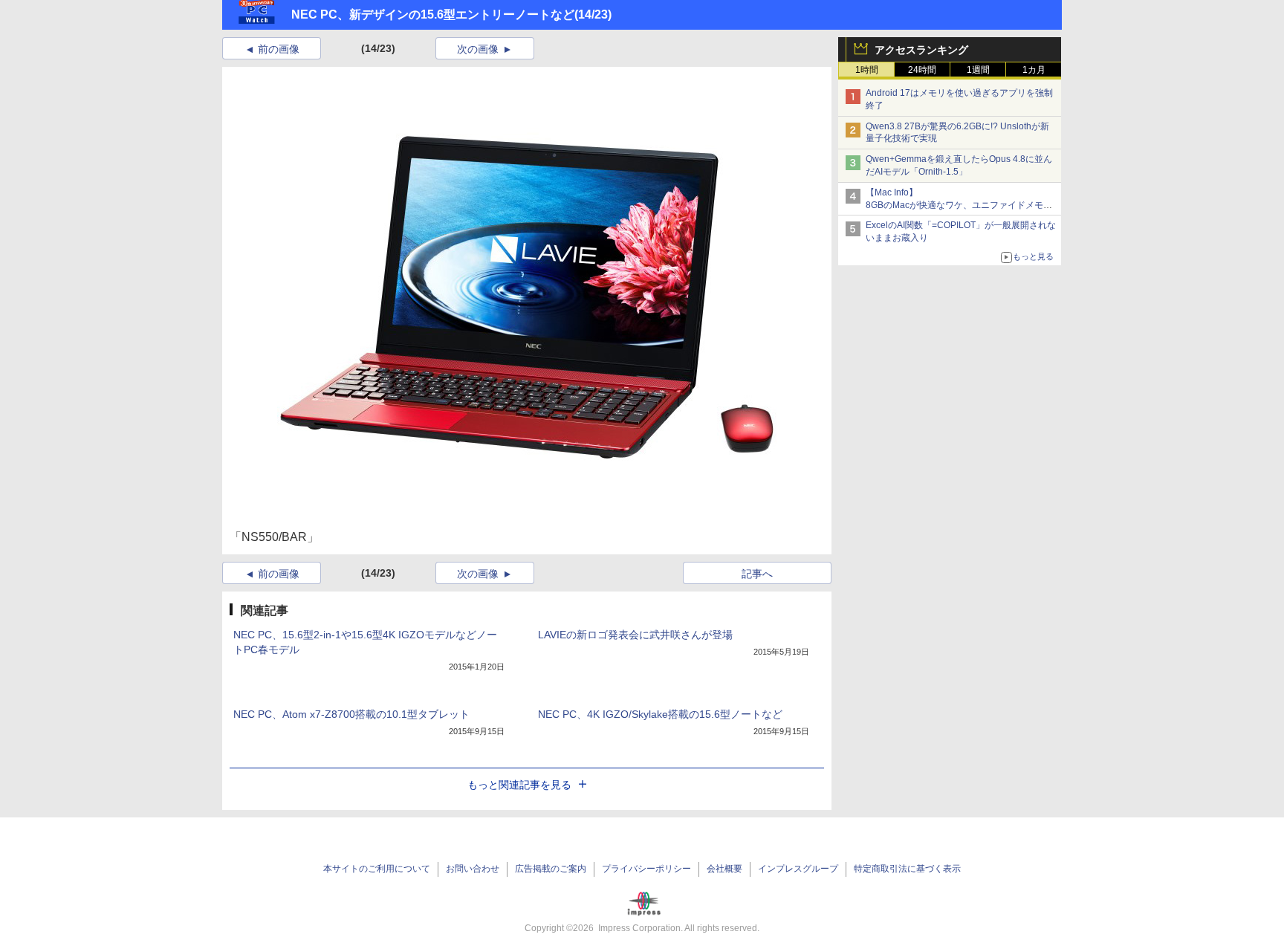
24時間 (922, 70)
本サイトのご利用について (376, 868)
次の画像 (478, 49)
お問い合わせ (472, 868)
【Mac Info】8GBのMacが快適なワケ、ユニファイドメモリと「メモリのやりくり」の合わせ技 (959, 205)
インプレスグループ (798, 868)
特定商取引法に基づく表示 (907, 868)
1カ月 (1033, 70)
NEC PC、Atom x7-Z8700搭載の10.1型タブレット (351, 714)
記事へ (757, 574)
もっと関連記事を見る (519, 785)
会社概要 (724, 868)
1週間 (978, 70)
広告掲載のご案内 (550, 868)
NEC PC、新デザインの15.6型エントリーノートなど (432, 14)
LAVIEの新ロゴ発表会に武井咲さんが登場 (635, 635)
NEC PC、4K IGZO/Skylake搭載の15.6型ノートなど (660, 714)
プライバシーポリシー (646, 868)
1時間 (866, 70)
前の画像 (278, 49)
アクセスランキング (921, 50)
